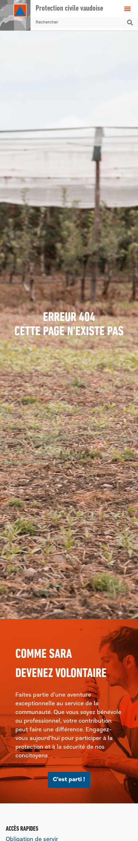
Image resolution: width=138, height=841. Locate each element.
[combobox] (77, 22)
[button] (127, 8)
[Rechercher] (131, 22)
